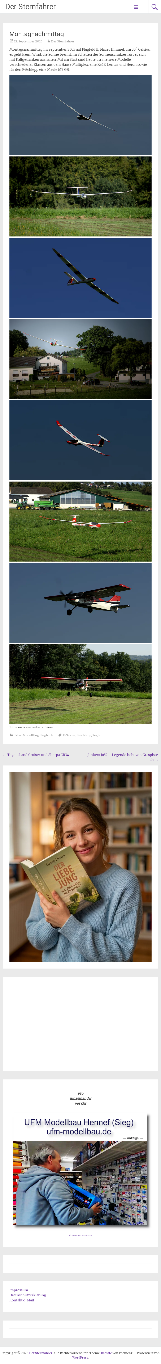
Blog (18, 735)
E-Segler (69, 735)
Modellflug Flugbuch (38, 735)
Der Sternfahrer (30, 6)
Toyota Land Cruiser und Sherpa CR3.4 (36, 755)
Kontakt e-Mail (21, 1300)
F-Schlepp (84, 735)
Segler (97, 735)
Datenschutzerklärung (27, 1295)
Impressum (18, 1290)
